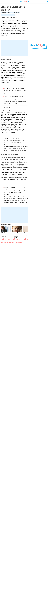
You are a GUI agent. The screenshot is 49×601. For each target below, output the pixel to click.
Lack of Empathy (15, 12)
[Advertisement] (14, 48)
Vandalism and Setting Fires (8, 14)
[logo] (37, 45)
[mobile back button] (1, 1)
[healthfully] (24, 1)
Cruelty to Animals (6, 12)
